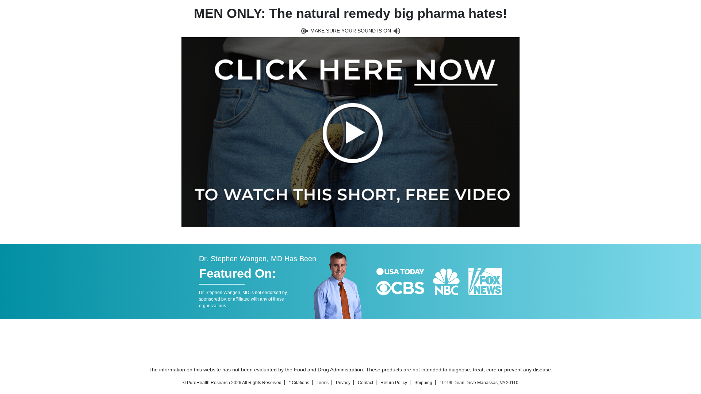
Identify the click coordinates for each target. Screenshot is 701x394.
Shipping (423, 382)
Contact (365, 382)
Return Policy (393, 382)
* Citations (299, 382)
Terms (323, 382)
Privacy (343, 382)
